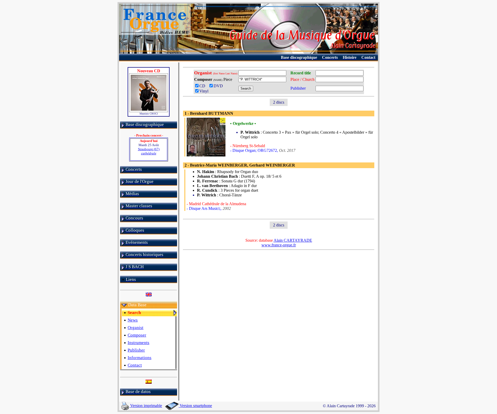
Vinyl (203, 91)
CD (203, 86)
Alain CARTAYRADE (293, 240)
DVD (219, 86)
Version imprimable (145, 405)
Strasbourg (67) (148, 151)
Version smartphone (195, 405)
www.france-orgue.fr (278, 245)
